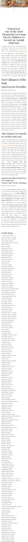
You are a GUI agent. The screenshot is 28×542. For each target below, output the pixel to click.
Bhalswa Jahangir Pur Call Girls (9, 427)
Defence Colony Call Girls (7, 538)
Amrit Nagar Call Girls (6, 270)
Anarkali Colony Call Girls (7, 283)
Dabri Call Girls (5, 514)
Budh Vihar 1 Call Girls (7, 453)
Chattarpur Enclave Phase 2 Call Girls (10, 480)
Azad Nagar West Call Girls (8, 340)
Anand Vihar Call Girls (6, 281)
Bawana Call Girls (5, 397)
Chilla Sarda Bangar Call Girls (8, 490)
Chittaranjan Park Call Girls (8, 499)
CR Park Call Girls (5, 510)
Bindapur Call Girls (6, 443)
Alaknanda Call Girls (6, 257)
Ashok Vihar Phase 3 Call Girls (9, 316)
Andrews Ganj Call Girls (7, 287)
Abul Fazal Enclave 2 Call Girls (8, 239)
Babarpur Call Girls (6, 349)
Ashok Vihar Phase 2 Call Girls (9, 314)
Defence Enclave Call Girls (8, 539)
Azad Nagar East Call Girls (8, 338)
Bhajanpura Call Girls (6, 421)
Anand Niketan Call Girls (7, 277)
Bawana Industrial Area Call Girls (9, 401)
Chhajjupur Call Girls (6, 484)
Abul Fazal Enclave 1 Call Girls (8, 237)
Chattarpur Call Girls (6, 477)
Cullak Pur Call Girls (6, 512)
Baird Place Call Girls (6, 368)
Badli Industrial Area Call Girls (8, 360)
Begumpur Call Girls (6, 407)
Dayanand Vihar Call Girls (7, 536)
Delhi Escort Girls (14, 122)
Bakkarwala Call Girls (6, 373)
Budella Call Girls (5, 449)
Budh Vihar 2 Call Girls (7, 455)
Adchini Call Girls (5, 244)
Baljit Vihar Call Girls (6, 383)
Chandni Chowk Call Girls (7, 475)
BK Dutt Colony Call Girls (7, 445)
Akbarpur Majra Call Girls (7, 253)
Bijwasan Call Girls (6, 442)
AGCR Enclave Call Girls (7, 250)
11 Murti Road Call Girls (7, 235)
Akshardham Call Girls (6, 255)
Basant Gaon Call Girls (7, 394)
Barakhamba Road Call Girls (8, 390)
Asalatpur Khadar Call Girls (8, 305)
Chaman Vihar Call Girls (7, 464)
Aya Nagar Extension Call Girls (9, 335)
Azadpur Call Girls (5, 342)
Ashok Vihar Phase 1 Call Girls (9, 312)
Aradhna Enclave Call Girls (7, 294)
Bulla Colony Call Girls (6, 458)
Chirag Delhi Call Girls (6, 491)
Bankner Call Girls (5, 386)
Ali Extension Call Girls (7, 259)
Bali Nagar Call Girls (6, 379)
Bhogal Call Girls (5, 438)
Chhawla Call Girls (5, 488)
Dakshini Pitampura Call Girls (8, 519)
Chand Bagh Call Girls (6, 469)
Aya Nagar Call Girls (6, 333)
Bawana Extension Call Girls (8, 399)
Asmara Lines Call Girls (7, 327)
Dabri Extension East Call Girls (9, 517)
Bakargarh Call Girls (6, 370)
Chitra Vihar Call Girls (6, 495)
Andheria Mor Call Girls (7, 285)
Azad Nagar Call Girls (6, 336)
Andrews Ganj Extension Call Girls (10, 288)
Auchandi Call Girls (6, 331)
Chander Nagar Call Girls (7, 471)
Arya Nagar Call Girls (6, 303)
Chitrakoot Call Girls (6, 497)
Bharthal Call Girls (5, 432)
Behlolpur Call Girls (6, 408)
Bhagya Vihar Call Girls (7, 418)
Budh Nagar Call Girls (6, 451)
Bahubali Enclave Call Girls (8, 366)
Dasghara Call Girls (6, 528)
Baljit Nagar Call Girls (6, 381)
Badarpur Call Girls (6, 353)
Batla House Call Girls (6, 396)
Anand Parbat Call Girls (7, 279)
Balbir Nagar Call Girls (6, 377)
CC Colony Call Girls (6, 462)
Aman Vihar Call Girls (6, 265)
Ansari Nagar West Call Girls (8, 292)
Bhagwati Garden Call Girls (8, 414)
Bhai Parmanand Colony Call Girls (9, 420)
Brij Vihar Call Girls (6, 447)
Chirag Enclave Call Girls (7, 493)
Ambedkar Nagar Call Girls (8, 268)
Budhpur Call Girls (5, 456)
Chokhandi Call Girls (6, 501)
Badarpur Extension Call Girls (8, 355)
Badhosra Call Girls (6, 357)
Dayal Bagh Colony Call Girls (8, 532)
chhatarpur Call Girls (6, 486)
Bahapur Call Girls (5, 364)
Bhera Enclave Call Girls (7, 434)
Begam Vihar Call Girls (7, 405)
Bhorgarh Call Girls (6, 440)
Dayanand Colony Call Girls (8, 534)
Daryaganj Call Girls (6, 525)
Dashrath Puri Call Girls (7, 530)
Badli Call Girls (5, 359)
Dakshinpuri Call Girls (6, 521)
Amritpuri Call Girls (6, 272)
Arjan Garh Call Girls (6, 300)
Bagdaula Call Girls (6, 362)
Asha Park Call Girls (6, 307)
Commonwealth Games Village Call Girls (11, 506)
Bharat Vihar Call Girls (6, 431)
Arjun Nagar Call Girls (6, 301)
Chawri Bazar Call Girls (7, 482)
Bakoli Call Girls (5, 375)
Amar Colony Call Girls (7, 266)
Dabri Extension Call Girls (7, 515)
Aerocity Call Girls (5, 246)
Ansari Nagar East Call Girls (8, 290)
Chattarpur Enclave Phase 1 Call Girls (10, 479)
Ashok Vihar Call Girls (6, 311)
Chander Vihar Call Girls (7, 473)
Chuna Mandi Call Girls (7, 502)
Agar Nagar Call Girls (6, 248)
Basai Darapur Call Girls (7, 392)
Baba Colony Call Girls (6, 346)
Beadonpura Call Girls (6, 403)
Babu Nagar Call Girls (6, 351)
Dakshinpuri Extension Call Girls (9, 523)
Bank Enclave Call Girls (7, 384)
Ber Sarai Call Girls (6, 412)
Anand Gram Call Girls (6, 274)
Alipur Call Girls (5, 263)
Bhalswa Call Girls (5, 423)
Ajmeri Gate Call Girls (6, 252)
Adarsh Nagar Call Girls (7, 241)
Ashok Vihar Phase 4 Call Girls (9, 318)
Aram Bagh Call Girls (6, 298)
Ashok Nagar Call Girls (7, 309)
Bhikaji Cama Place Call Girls (8, 436)
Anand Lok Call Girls (6, 276)
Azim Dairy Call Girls (6, 344)
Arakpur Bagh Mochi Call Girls (8, 296)
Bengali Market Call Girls (7, 410)
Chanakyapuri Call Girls (7, 467)
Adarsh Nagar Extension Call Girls (10, 242)
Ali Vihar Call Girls (5, 261)
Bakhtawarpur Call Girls (7, 372)
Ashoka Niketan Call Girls (7, 320)
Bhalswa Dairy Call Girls (7, 425)
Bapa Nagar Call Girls (6, 388)
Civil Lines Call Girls (6, 504)
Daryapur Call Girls (6, 526)
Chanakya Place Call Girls (7, 466)
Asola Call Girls (5, 329)
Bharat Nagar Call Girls (7, 429)
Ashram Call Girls (5, 324)
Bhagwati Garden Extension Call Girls (10, 416)
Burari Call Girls (5, 460)
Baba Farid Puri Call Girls (7, 348)
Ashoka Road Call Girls (7, 322)
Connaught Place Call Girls (8, 508)
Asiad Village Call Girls (6, 325)
